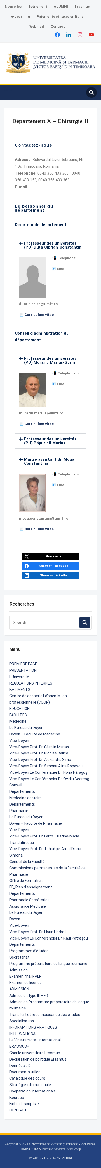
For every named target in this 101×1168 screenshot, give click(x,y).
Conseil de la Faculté (27, 861)
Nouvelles (13, 7)
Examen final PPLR (25, 976)
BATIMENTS (19, 690)
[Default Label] (91, 34)
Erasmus (82, 7)
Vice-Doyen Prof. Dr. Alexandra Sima (40, 759)
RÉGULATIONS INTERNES (30, 683)
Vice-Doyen (19, 740)
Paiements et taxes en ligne (60, 16)
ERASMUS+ (19, 1046)
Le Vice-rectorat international (35, 1040)
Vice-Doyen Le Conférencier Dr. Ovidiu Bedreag (49, 779)
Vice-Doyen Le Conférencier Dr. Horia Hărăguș (48, 772)
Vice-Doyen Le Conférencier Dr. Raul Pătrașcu (48, 938)
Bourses (16, 1097)
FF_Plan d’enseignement (30, 887)
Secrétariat (19, 957)
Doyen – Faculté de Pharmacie (35, 823)
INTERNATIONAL (23, 1034)
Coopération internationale (32, 1091)
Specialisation (21, 1021)
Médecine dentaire (25, 798)
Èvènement (37, 7)
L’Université (19, 677)
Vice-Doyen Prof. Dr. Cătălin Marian (39, 747)
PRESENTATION (23, 670)
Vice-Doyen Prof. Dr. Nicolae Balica (38, 753)
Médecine (17, 721)
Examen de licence (25, 983)
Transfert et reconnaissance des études (44, 1014)
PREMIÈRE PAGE (23, 664)
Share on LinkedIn (53, 575)
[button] (9, 90)
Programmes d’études (28, 951)
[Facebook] (57, 34)
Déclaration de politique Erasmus (38, 1059)
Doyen (14, 919)
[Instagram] (80, 34)
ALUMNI (61, 7)
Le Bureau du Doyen (26, 728)
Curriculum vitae (39, 315)
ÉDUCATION (19, 709)
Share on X (53, 556)
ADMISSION (19, 989)
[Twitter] (68, 34)
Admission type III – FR (28, 995)
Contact (58, 26)
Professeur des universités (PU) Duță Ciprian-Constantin (52, 245)
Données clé (20, 1066)
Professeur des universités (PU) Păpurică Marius (50, 441)
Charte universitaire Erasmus (34, 1053)
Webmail (36, 26)
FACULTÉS (18, 715)
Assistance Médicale (27, 906)
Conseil (15, 785)
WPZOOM (64, 1158)
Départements (22, 791)
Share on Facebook (53, 566)
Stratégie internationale (30, 1085)
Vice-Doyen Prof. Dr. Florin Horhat (37, 932)
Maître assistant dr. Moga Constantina (49, 461)
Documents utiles (24, 1072)
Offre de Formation (26, 880)
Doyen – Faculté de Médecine (34, 734)
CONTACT (18, 1110)
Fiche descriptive (24, 1104)
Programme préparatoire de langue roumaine (48, 964)
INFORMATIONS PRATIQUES (33, 1027)
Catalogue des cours (27, 1078)
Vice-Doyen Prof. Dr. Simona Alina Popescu (46, 766)
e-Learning (20, 16)
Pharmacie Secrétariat (29, 900)
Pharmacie (18, 811)
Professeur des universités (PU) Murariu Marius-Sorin (50, 360)
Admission (18, 970)
